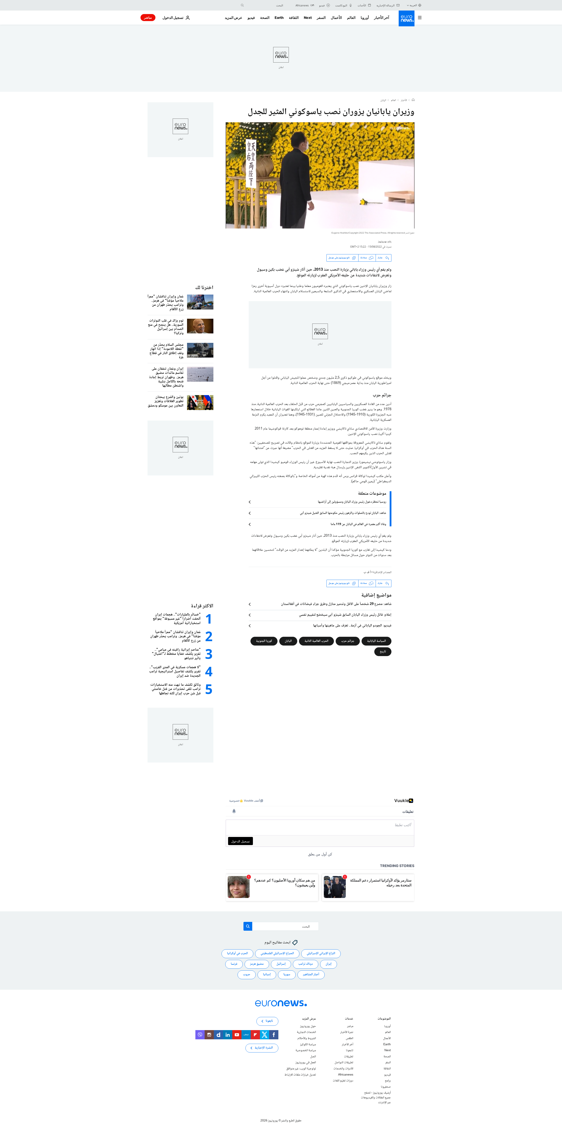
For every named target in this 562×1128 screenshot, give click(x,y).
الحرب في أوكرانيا (237, 953)
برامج (388, 1080)
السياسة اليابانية (376, 641)
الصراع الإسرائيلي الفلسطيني (277, 953)
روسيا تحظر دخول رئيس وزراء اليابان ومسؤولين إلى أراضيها (352, 502)
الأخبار (404, 100)
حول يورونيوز (308, 1026)
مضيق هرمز (257, 964)
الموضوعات (384, 1019)
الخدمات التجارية (306, 1032)
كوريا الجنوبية (264, 641)
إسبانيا (267, 974)
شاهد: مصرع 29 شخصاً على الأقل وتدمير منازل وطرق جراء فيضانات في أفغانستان (336, 604)
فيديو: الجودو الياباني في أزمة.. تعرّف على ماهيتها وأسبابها (352, 626)
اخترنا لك (204, 287)
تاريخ (383, 651)
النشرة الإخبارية (264, 1048)
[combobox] (264, 5)
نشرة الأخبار (346, 1032)
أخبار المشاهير (311, 974)
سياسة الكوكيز (308, 1044)
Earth (279, 17)
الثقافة (294, 17)
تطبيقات (348, 1056)
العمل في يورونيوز (305, 1062)
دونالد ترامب (305, 964)
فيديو (251, 17)
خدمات (349, 1019)
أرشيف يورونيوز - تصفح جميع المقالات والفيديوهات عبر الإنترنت (376, 1097)
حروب (246, 974)
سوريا (286, 974)
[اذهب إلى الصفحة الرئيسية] (406, 18)
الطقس (349, 1038)
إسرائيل (281, 964)
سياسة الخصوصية (305, 1050)
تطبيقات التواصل (344, 1062)
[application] (320, 175)
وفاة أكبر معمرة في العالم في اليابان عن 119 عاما (358, 524)
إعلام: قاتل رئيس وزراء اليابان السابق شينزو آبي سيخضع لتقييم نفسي (345, 615)
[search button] (242, 5)
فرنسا (234, 964)
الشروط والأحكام (306, 1038)
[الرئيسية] (413, 100)
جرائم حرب (347, 641)
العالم (351, 17)
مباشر (148, 17)
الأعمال (336, 17)
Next (308, 17)
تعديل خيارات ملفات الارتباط (300, 1074)
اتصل (313, 1056)
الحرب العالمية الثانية (316, 641)
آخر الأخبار (381, 17)
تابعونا (349, 1050)
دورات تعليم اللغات (343, 1080)
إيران (328, 964)
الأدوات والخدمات (343, 1068)
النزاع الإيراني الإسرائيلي (321, 953)
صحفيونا (386, 1086)
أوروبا (365, 17)
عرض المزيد (309, 1019)
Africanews (345, 1074)
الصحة (264, 17)
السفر (321, 17)
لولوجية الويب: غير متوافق (301, 1068)
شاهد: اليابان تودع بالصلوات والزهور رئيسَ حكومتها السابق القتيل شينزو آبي (343, 513)
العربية (413, 5)
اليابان (383, 100)
